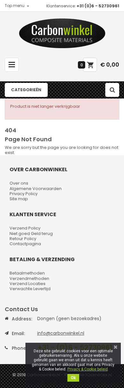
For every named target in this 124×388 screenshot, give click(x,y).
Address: (22, 319)
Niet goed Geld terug (31, 234)
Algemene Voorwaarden (36, 189)
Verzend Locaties (27, 284)
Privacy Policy (24, 194)
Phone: (19, 348)
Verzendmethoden (29, 278)
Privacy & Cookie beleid (87, 369)
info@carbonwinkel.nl (60, 333)
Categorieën (26, 90)
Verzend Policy (25, 228)
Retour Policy (23, 239)
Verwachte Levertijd (30, 289)
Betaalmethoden (27, 273)
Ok (73, 378)
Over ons (19, 183)
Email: (18, 333)
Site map (19, 199)
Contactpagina (25, 244)
